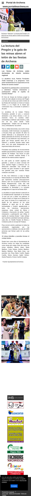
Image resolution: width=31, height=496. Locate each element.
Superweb (11, 492)
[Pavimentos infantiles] (15, 453)
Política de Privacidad (14, 493)
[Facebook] (3, 67)
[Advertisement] (15, 279)
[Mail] (17, 67)
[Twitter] (8, 67)
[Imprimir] (21, 67)
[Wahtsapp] (12, 67)
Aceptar (14, 486)
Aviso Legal (5, 493)
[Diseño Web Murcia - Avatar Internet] (15, 492)
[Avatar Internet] (15, 442)
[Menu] (1, 3)
